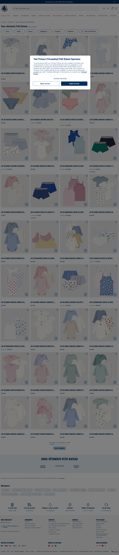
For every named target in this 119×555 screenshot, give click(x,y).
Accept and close (74, 84)
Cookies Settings (60, 78)
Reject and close (45, 84)
